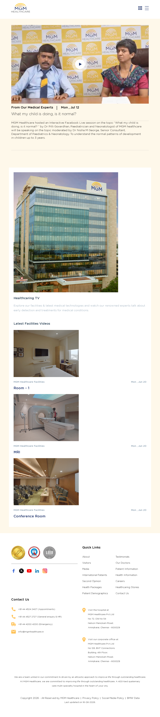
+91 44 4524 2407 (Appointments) (36, 609)
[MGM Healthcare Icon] (44, 553)
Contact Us (122, 593)
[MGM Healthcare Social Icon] (13, 571)
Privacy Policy (90, 698)
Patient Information (127, 569)
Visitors (86, 563)
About (86, 557)
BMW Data (133, 698)
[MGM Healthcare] (22, 8)
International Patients (94, 575)
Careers (120, 581)
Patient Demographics (95, 593)
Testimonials (122, 557)
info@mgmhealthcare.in (31, 632)
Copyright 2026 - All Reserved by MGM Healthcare (49, 698)
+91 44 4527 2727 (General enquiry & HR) (40, 617)
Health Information (126, 575)
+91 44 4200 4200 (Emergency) (35, 624)
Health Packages (92, 587)
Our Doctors (123, 563)
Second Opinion (91, 581)
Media (85, 569)
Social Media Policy (113, 698)
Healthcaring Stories (127, 587)
